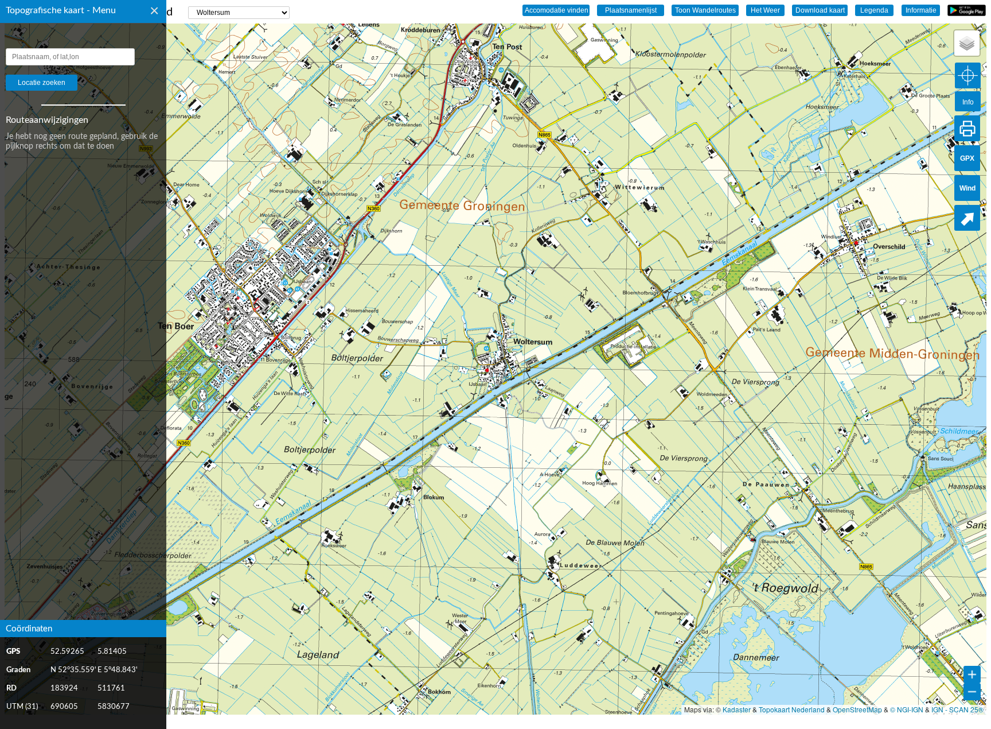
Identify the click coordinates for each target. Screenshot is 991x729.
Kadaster (737, 709)
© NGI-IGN (906, 709)
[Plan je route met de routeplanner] (967, 218)
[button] (967, 43)
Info (968, 102)
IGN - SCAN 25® (957, 709)
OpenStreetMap (857, 709)
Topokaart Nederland (792, 709)
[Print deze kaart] (967, 128)
